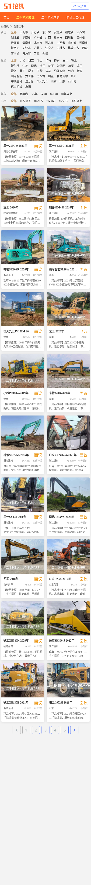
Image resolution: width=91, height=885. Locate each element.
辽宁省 (49, 48)
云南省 (15, 43)
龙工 (79, 66)
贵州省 (81, 37)
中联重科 (16, 81)
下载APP (81, 6)
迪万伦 (29, 81)
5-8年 (44, 94)
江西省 (81, 32)
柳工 (42, 66)
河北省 (49, 43)
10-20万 (38, 101)
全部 (14, 32)
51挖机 (5, 26)
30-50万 (63, 101)
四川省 (69, 37)
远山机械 (16, 86)
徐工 (74, 60)
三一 (65, 60)
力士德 (29, 76)
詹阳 (28, 86)
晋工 (22, 71)
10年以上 (66, 94)
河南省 (83, 43)
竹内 (71, 71)
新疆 (45, 53)
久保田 (61, 66)
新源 (79, 71)
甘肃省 (15, 53)
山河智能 (16, 76)
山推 (62, 81)
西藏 (85, 48)
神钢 (57, 60)
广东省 (38, 37)
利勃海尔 (62, 76)
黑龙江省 (73, 48)
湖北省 (15, 37)
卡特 (48, 60)
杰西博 (41, 76)
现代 (34, 66)
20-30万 (51, 101)
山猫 (53, 81)
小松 (22, 60)
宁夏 (36, 53)
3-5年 (34, 94)
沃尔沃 (15, 66)
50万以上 (76, 101)
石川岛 (72, 81)
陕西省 (15, 48)
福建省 (69, 32)
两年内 (24, 94)
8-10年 (54, 94)
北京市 (38, 43)
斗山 (39, 60)
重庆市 (58, 37)
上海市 (24, 32)
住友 (25, 66)
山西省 (61, 43)
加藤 (71, 66)
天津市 (26, 48)
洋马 (48, 71)
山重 (51, 76)
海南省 (26, 43)
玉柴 (39, 71)
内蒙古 (38, 48)
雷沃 (14, 71)
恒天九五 (42, 81)
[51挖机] (14, 6)
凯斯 (73, 76)
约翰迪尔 (59, 71)
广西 (48, 37)
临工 (51, 66)
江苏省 (35, 32)
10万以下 (25, 101)
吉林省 (61, 48)
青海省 (26, 53)
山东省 (72, 43)
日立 (31, 60)
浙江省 (46, 32)
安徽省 (58, 32)
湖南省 (26, 37)
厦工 (31, 71)
